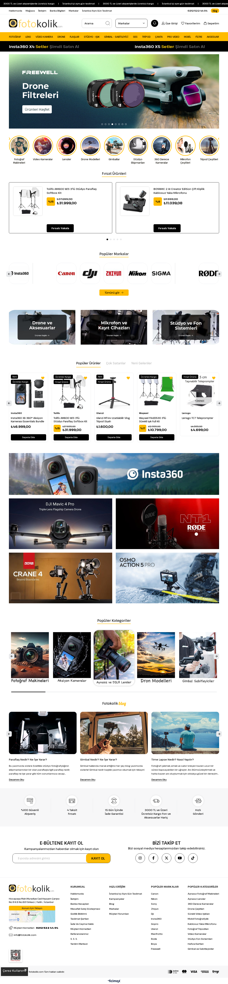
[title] (114, 91)
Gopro (154, 924)
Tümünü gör (112, 292)
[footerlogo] (31, 888)
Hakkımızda (15, 10)
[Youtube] (180, 858)
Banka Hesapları (80, 903)
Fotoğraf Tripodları (198, 928)
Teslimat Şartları (80, 918)
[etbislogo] (15, 955)
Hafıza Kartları (196, 943)
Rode (154, 938)
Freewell (155, 948)
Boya (154, 943)
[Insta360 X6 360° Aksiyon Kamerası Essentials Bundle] (28, 392)
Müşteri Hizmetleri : (36, 927)
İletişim (42, 10)
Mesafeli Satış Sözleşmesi (85, 908)
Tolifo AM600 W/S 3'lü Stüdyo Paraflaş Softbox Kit (72, 191)
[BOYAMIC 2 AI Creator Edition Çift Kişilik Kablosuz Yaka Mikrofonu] (134, 201)
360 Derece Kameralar (201, 903)
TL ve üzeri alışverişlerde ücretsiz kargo (193, 3)
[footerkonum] (32, 914)
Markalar (74, 10)
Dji (152, 913)
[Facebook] (153, 858)
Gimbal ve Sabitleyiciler (201, 948)
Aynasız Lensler (197, 898)
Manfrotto (157, 933)
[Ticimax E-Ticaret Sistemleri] (114, 981)
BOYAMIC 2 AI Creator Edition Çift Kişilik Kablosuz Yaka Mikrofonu (179, 191)
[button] (102, 124)
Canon (154, 893)
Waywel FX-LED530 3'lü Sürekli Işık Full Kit (152, 419)
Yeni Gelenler (141, 363)
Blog (111, 903)
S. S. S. (74, 938)
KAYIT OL (98, 858)
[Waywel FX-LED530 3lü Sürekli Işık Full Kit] (156, 392)
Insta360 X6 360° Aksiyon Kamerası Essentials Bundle (27, 419)
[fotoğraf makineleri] (114, 658)
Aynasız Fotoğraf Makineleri (203, 893)
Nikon (154, 898)
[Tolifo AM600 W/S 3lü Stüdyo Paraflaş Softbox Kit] (28, 201)
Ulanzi (154, 928)
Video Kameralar (197, 933)
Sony (154, 903)
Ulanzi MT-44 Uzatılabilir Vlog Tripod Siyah (113, 419)
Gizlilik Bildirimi (79, 913)
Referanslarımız (80, 933)
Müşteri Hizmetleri (81, 928)
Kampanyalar (116, 898)
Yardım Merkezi (79, 943)
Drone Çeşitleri (196, 908)
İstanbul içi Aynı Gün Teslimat (125, 893)
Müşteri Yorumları (119, 913)
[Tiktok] (193, 858)
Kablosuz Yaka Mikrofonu (202, 924)
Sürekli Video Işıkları (199, 913)
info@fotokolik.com (25, 935)
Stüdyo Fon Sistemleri (200, 938)
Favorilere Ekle (42, 378)
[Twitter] (166, 858)
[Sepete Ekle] (60, 228)
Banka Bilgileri (57, 10)
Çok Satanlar (116, 363)
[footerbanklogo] (193, 972)
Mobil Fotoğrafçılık (198, 918)
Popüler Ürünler (88, 363)
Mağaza (30, 10)
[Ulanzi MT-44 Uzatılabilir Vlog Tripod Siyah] (114, 392)
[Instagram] (140, 858)
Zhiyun (155, 908)
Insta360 (156, 918)
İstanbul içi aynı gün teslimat (141, 3)
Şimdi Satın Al (64, 46)
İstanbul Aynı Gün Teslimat (97, 10)
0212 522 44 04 (197, 10)
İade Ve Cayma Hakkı (82, 924)
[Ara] (108, 23)
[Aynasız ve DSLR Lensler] (198, 658)
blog (215, 10)
